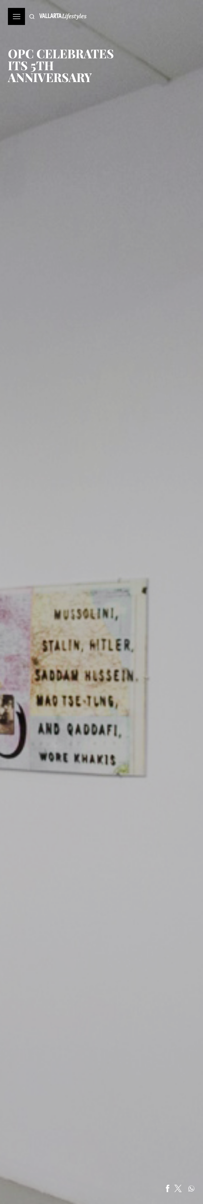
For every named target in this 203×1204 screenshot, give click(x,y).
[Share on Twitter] (178, 1188)
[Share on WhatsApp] (191, 1188)
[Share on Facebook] (167, 1188)
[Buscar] (32, 16)
